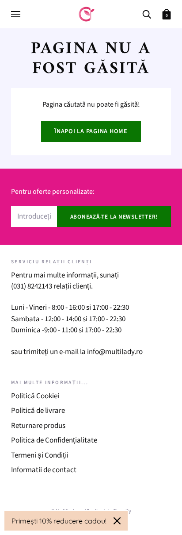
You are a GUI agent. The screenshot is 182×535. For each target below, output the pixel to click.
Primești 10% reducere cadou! (58, 520)
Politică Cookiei (35, 396)
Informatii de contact (43, 470)
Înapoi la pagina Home (91, 131)
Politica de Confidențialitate (54, 440)
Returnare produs (38, 425)
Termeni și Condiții (39, 455)
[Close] (117, 520)
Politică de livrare (38, 410)
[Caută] (146, 13)
